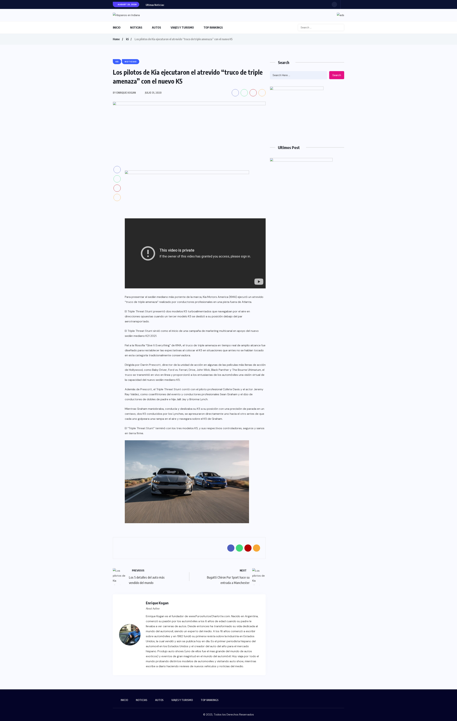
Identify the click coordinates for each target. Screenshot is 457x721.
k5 (127, 39)
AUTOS (156, 27)
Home (116, 39)
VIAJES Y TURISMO (182, 27)
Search (336, 75)
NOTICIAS (136, 27)
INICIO (116, 27)
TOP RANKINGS (213, 27)
